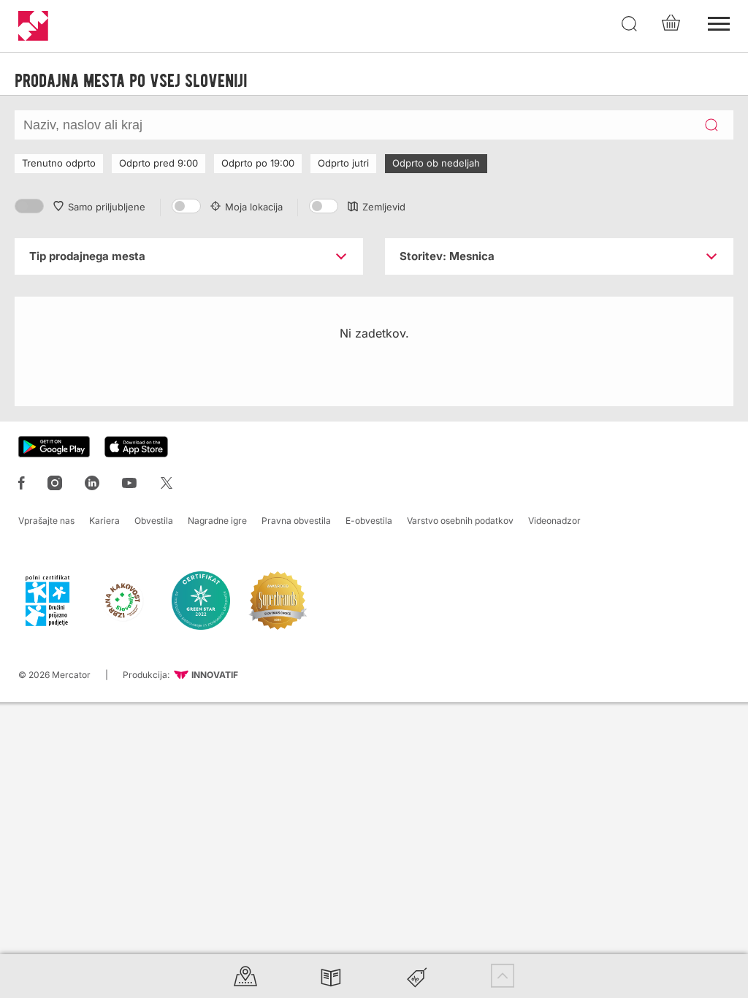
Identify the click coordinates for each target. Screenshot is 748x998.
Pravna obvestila (296, 520)
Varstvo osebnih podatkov (460, 520)
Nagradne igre (217, 520)
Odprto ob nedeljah (436, 163)
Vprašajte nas (46, 520)
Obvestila (153, 520)
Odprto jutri (343, 163)
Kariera (104, 520)
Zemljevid (383, 207)
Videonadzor (554, 520)
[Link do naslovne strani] (33, 26)
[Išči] (630, 24)
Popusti (417, 976)
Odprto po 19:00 (257, 163)
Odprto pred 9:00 (158, 163)
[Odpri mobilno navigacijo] (719, 22)
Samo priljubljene (106, 207)
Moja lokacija (254, 207)
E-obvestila (369, 520)
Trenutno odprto (59, 163)
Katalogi (331, 976)
